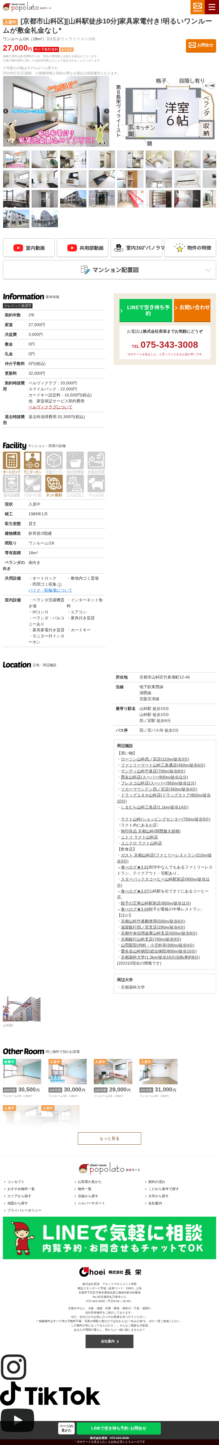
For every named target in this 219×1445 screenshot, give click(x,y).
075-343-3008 (119, 1438)
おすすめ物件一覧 (21, 1189)
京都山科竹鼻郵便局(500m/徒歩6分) (153, 921)
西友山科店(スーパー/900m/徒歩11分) (154, 777)
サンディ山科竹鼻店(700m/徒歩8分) (153, 771)
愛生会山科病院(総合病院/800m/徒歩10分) (159, 951)
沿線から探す (88, 1196)
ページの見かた (66, 1428)
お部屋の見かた (90, 1181)
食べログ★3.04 (135, 909)
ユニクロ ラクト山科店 (141, 843)
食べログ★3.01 (135, 867)
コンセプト (16, 1181)
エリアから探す (19, 1196)
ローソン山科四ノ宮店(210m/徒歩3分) (155, 759)
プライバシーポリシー (24, 1210)
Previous (6, 111)
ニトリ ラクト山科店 (139, 837)
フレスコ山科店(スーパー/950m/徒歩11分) (158, 783)
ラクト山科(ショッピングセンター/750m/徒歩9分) (165, 819)
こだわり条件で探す (163, 1189)
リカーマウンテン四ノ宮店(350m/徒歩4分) (159, 789)
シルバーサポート (91, 1203)
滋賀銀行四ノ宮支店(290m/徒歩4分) (153, 927)
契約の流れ (156, 1181)
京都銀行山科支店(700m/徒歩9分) (151, 939)
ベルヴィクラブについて (50, 407)
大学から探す (158, 1196)
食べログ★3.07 (135, 891)
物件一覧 (85, 1189)
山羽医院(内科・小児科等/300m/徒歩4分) (157, 945)
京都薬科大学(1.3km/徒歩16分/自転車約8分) (160, 957)
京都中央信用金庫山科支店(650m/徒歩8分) (159, 933)
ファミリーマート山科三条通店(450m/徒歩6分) (163, 765)
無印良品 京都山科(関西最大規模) (151, 831)
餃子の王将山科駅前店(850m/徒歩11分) (156, 903)
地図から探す (17, 1203)
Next (107, 111)
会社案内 (155, 1203)
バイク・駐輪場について (50, 590)
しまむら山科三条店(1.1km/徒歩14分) (154, 807)
